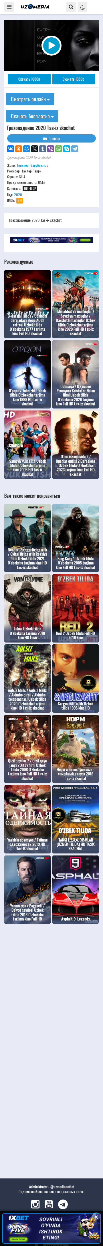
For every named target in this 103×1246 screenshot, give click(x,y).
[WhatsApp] (58, 148)
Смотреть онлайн (29, 99)
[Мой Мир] (26, 148)
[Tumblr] (42, 148)
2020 (18, 194)
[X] (34, 148)
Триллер (23, 165)
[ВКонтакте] (10, 148)
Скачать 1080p (29, 79)
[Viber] (50, 148)
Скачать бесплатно (31, 116)
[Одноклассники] (18, 148)
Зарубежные (39, 165)
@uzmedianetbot (62, 1186)
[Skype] (66, 148)
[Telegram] (74, 148)
